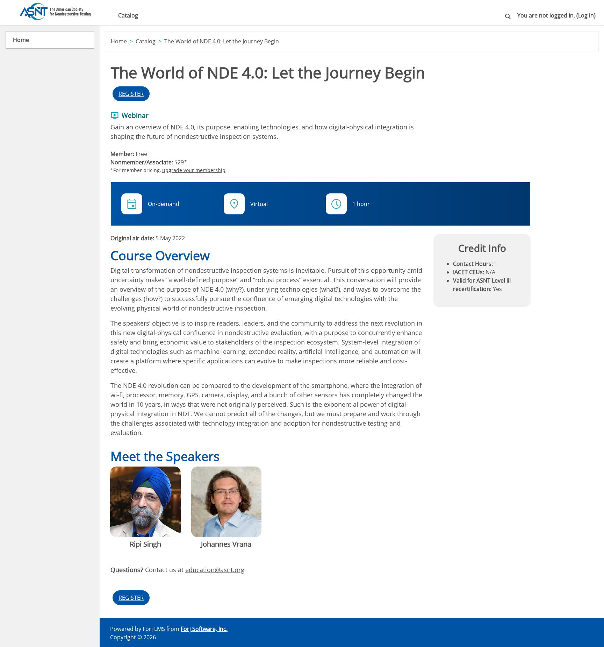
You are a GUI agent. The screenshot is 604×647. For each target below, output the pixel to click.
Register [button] (131, 94)
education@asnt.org (214, 570)
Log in (586, 15)
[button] (508, 17)
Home (119, 41)
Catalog (128, 15)
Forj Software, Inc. (204, 629)
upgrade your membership (193, 170)
